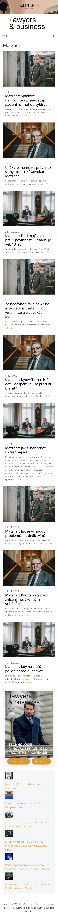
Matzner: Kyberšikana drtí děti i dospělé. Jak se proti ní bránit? (28, 384)
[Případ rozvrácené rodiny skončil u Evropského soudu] (9, 796)
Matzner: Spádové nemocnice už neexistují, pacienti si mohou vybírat (26, 100)
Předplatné (41, 761)
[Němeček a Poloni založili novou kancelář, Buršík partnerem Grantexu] (9, 877)
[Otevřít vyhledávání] (54, 36)
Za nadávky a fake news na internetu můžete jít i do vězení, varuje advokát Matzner (27, 310)
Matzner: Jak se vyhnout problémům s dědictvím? (25, 533)
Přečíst (24, 115)
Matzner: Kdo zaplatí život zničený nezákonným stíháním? (26, 599)
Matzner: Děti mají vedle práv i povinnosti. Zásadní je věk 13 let (28, 240)
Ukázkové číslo (18, 761)
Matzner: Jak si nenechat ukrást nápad (25, 450)
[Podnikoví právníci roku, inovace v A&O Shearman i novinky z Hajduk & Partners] (9, 858)
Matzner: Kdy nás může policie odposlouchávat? (24, 668)
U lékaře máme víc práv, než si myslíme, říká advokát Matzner (28, 171)
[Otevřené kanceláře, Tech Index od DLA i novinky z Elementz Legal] (9, 816)
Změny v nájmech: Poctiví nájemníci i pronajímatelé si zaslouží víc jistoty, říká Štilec (26, 845)
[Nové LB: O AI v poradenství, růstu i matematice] (9, 777)
